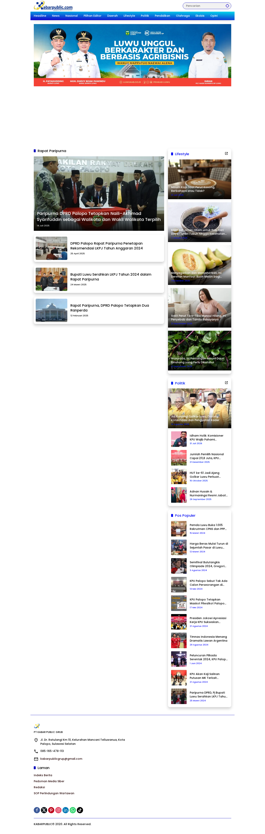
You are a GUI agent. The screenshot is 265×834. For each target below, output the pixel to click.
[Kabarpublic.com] (53, 6)
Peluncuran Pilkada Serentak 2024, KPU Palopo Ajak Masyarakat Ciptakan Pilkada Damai (209, 657)
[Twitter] (44, 810)
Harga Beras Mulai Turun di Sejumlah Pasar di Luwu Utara (209, 545)
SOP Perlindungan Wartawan (54, 793)
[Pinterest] (51, 810)
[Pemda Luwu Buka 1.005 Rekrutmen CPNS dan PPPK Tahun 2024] (179, 528)
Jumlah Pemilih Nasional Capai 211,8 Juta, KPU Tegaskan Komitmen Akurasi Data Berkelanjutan (207, 456)
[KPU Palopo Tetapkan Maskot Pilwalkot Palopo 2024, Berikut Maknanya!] (179, 603)
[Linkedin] (65, 810)
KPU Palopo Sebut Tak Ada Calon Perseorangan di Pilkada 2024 (208, 583)
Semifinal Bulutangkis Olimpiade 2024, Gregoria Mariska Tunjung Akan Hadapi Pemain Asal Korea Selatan (208, 564)
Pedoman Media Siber (49, 781)
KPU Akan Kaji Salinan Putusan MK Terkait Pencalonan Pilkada (205, 676)
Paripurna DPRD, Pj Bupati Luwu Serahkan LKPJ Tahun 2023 (208, 694)
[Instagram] (58, 810)
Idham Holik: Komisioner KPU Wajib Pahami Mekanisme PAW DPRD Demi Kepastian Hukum (206, 437)
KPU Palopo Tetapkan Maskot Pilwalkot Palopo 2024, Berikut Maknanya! (207, 601)
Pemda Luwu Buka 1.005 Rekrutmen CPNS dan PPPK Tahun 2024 (208, 527)
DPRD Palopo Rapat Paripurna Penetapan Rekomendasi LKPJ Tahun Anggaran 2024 (106, 246)
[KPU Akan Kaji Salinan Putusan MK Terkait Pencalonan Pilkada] (179, 677)
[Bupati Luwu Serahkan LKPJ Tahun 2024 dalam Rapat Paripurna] (51, 279)
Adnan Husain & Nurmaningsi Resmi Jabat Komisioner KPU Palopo (208, 493)
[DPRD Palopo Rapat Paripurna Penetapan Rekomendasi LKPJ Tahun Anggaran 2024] (51, 248)
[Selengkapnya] (226, 153)
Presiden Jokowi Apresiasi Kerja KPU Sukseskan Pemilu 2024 (208, 620)
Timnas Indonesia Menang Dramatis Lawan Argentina (208, 639)
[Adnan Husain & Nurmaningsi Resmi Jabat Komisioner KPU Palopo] (179, 495)
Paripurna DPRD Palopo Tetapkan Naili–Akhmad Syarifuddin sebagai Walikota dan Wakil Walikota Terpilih (99, 216)
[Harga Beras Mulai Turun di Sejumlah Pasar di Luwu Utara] (179, 547)
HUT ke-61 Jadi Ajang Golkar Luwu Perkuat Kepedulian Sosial (204, 475)
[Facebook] (37, 810)
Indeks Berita (43, 775)
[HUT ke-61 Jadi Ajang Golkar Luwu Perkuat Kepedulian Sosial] (179, 476)
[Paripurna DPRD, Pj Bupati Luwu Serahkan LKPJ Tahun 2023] (179, 696)
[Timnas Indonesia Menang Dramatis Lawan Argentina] (179, 640)
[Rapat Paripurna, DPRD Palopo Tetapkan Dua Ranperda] (51, 310)
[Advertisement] (132, 115)
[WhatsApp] (73, 810)
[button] (227, 6)
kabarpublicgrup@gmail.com (61, 759)
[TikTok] (80, 810)
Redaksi (39, 787)
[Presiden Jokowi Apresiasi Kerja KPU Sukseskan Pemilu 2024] (179, 622)
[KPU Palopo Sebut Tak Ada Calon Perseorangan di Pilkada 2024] (179, 584)
